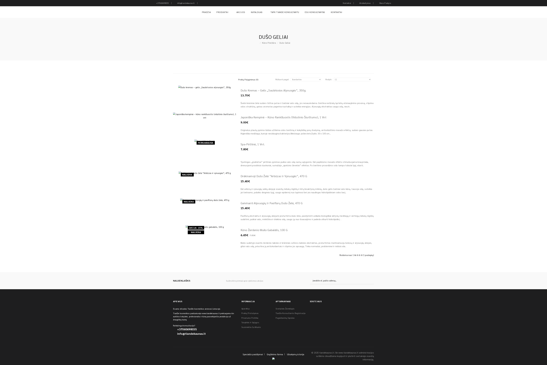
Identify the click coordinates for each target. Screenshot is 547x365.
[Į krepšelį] (186, 86)
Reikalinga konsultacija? (184, 325)
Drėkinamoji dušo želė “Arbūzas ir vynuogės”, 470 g (274, 176)
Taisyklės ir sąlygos (250, 322)
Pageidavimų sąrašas (285, 318)
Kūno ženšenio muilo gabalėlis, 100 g (264, 230)
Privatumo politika (249, 318)
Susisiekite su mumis (251, 327)
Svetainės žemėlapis (285, 308)
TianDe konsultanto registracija (290, 313)
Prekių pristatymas (250, 313)
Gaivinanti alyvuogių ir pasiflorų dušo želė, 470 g (272, 203)
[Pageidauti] (198, 86)
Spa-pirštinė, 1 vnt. (253, 144)
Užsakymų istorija (295, 354)
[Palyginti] (211, 86)
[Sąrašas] (195, 79)
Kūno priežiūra (269, 42)
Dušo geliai (284, 42)
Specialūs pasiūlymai (253, 354)
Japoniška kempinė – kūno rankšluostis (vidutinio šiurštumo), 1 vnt (283, 117)
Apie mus (245, 308)
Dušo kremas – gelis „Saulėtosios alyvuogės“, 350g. (273, 90)
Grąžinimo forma (275, 354)
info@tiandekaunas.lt (191, 333)
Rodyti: (328, 79)
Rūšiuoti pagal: (282, 79)
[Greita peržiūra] (223, 86)
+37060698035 (187, 329)
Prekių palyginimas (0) (248, 79)
